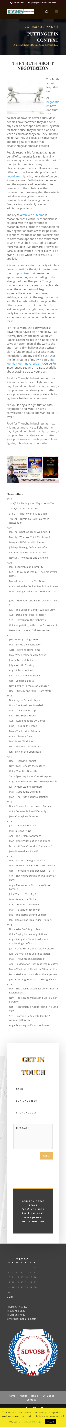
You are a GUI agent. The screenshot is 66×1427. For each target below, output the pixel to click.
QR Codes (48, 1395)
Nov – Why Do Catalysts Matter (26, 929)
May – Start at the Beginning (25, 791)
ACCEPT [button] (50, 1421)
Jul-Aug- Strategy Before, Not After (28, 547)
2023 (9, 499)
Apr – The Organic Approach (25, 835)
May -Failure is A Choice (22, 899)
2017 (9, 802)
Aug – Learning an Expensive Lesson (29, 1025)
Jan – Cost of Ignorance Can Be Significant (32, 979)
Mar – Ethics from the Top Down (27, 581)
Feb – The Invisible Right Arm (25, 746)
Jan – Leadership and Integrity (26, 566)
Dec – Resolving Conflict (22, 760)
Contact (31, 1399)
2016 (9, 821)
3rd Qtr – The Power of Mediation (28, 513)
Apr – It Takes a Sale (20, 736)
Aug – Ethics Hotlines (21, 670)
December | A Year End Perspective (29, 630)
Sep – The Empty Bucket (22, 715)
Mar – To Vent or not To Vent (25, 909)
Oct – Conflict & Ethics (21, 680)
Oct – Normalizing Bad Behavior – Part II (31, 870)
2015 (9, 856)
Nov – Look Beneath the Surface (27, 765)
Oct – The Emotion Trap (22, 710)
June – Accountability (21, 660)
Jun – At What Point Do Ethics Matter (29, 953)
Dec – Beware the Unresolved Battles (30, 806)
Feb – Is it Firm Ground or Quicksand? (30, 846)
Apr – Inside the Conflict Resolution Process (33, 586)
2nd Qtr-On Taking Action (23, 508)
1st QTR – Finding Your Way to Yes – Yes (31, 503)
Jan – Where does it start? (23, 851)
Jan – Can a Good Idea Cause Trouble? (30, 919)
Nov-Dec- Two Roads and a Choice (28, 557)
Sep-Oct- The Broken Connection (27, 552)
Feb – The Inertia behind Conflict (27, 914)
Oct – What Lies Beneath (23, 771)
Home (11, 1395)
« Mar (10, 1296)
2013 (9, 984)
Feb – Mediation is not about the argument (33, 974)
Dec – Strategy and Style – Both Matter (30, 690)
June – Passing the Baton (23, 725)
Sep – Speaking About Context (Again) (30, 776)
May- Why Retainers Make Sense (27, 655)
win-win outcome (33, 215)
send (46, 1155)
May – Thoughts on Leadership (26, 958)
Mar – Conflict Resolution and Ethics (29, 840)
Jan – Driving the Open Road (25, 751)
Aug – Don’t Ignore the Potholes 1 (28, 614)
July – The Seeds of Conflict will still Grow (32, 609)
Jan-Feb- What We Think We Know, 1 (29, 531)
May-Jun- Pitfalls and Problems (26, 542)
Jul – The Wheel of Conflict (24, 825)
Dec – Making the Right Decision (27, 860)
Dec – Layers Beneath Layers (25, 700)
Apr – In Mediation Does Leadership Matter (33, 964)
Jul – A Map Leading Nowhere (25, 786)
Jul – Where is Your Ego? (22, 894)
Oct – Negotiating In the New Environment (33, 625)
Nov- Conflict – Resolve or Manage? (29, 685)
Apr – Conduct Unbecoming (24, 904)
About (23, 1395)
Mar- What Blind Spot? (22, 741)
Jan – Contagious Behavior (24, 816)
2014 (9, 925)
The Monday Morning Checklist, (30, 362)
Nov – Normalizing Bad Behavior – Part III (32, 865)
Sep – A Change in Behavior (24, 675)
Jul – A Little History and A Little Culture (31, 948)
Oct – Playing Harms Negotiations (28, 934)
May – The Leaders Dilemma (25, 731)
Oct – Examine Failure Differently (27, 811)
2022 (9, 527)
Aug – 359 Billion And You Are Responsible (33, 781)
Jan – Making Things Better (24, 639)
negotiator (13, 176)
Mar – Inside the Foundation (25, 644)
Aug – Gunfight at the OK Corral (27, 720)
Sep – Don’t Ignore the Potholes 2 (27, 620)
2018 (9, 756)
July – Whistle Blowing (21, 665)
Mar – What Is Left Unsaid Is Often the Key (33, 969)
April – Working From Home (24, 649)
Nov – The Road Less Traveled (26, 705)
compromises (20, 273)
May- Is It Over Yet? (20, 830)
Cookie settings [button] (32, 1421)
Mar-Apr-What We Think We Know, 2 (29, 537)
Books (34, 1395)
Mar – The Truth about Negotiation (29, 796)
